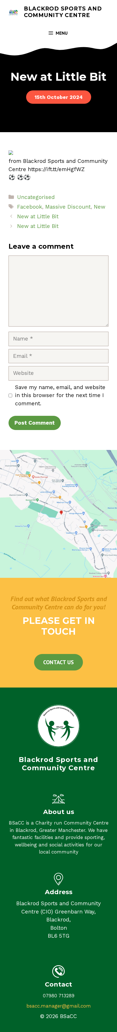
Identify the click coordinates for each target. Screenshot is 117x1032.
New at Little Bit (37, 216)
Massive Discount (68, 207)
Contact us (58, 662)
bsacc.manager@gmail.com (58, 1006)
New (99, 207)
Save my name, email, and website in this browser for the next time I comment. (60, 395)
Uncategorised (36, 197)
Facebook (29, 207)
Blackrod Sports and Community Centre (63, 11)
